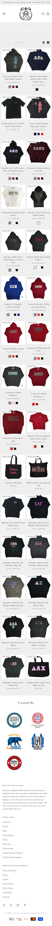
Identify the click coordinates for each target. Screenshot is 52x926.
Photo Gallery (8, 835)
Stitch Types (8, 888)
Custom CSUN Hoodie (13, 349)
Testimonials (8, 848)
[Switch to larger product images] (43, 42)
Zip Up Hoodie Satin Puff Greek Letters (13, 77)
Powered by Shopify (38, 913)
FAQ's (5, 840)
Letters (6, 879)
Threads (6, 897)
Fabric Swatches (9, 870)
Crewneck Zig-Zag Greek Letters (13, 213)
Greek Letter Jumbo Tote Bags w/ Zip (38, 684)
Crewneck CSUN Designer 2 (38, 395)
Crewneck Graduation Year (13, 439)
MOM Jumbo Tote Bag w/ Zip (38, 484)
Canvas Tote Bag (13, 483)
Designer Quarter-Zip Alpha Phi (13, 684)
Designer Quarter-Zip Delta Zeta (39, 604)
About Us (7, 822)
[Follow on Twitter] (11, 905)
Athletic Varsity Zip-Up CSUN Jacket (39, 213)
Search (6, 826)
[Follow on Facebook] (4, 905)
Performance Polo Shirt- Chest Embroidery (13, 124)
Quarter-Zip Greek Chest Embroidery (13, 524)
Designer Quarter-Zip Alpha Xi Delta (39, 643)
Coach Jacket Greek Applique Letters (38, 124)
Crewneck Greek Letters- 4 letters (38, 169)
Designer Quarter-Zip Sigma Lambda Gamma (38, 524)
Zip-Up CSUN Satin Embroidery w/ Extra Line (13, 260)
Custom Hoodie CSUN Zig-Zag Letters (38, 305)
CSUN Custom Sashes (12, 857)
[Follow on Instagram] (18, 905)
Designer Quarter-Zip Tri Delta (13, 643)
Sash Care (7, 844)
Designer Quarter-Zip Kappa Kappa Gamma (13, 604)
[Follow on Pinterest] (24, 905)
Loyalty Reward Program (13, 853)
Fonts (5, 875)
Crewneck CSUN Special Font (38, 349)
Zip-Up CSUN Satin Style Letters (39, 258)
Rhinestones (8, 884)
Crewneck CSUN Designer (13, 393)
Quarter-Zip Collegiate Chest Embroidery (38, 437)
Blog (4, 831)
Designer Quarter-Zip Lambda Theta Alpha (39, 564)
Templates (7, 892)
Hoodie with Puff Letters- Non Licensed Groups (13, 169)
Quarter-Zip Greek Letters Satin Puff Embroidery (38, 79)
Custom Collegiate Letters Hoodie (13, 305)
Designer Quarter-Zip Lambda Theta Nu (13, 564)
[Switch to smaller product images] (48, 42)
